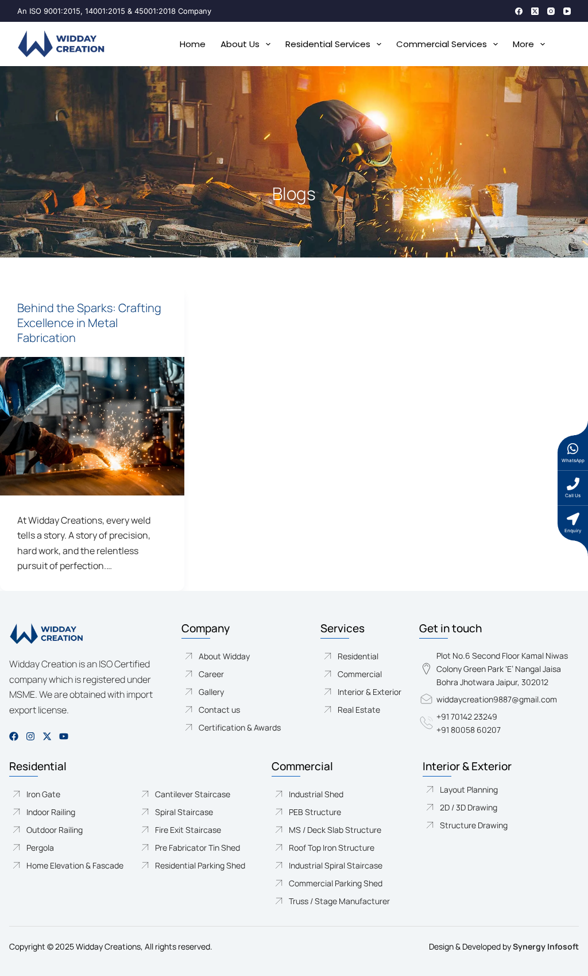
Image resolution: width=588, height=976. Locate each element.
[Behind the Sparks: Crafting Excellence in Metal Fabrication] (92, 426)
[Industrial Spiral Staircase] (347, 865)
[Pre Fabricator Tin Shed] (193, 847)
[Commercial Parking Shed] (347, 883)
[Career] (244, 674)
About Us (240, 44)
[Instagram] (551, 11)
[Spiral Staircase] (193, 812)
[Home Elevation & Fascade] (67, 865)
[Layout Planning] (501, 789)
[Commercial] (363, 674)
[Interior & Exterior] (363, 692)
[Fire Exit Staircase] (193, 830)
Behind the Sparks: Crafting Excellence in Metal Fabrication (89, 322)
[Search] (566, 44)
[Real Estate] (363, 709)
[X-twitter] (47, 736)
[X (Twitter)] (535, 11)
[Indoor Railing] (67, 812)
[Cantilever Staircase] (193, 794)
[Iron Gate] (67, 794)
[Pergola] (67, 847)
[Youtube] (63, 736)
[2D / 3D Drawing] (501, 807)
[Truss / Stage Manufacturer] (347, 901)
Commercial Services (441, 44)
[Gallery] (244, 692)
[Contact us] (244, 709)
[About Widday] (244, 656)
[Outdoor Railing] (67, 830)
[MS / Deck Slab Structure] (347, 830)
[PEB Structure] (347, 812)
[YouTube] (567, 11)
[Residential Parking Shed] (193, 865)
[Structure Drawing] (501, 825)
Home (193, 44)
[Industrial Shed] (347, 794)
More (523, 44)
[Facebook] (519, 11)
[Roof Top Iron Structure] (347, 847)
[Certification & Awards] (244, 727)
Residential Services (327, 44)
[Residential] (363, 656)
